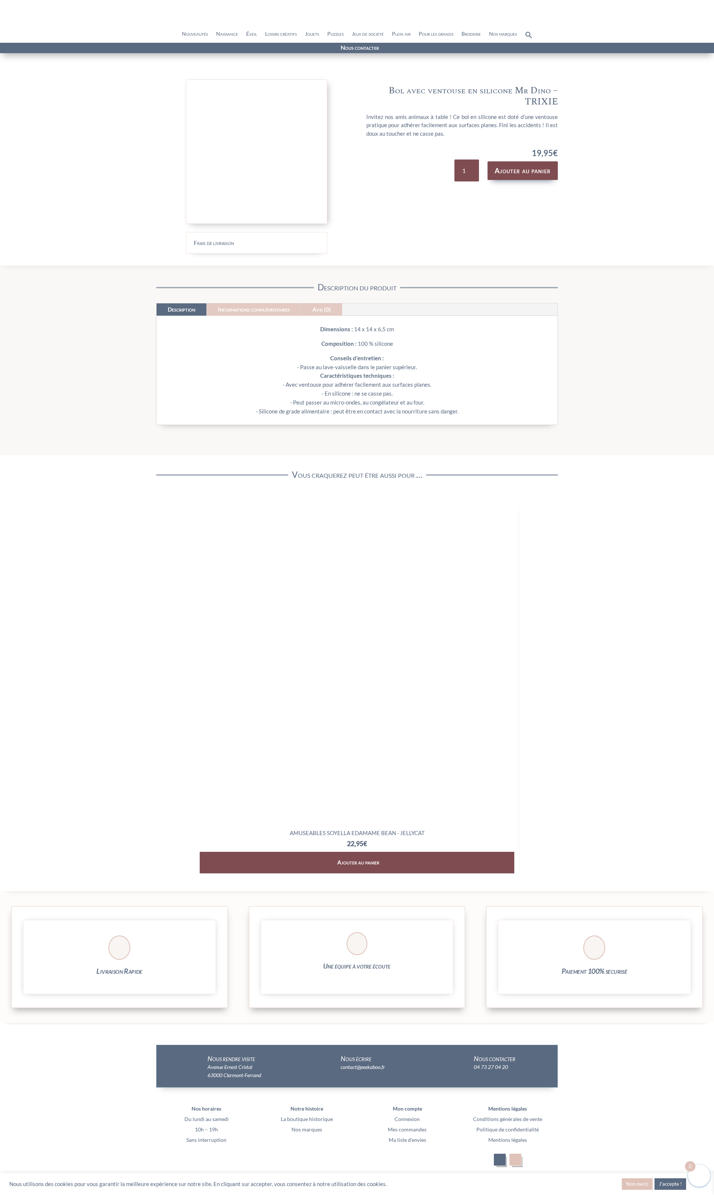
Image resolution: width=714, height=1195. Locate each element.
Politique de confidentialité (507, 1129)
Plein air (401, 34)
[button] (529, 36)
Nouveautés (195, 34)
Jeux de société (368, 34)
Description (181, 309)
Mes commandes (407, 1129)
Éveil (251, 34)
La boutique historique (307, 1119)
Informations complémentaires (254, 309)
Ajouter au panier (523, 170)
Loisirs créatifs (281, 34)
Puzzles (335, 34)
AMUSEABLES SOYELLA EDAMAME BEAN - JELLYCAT (357, 833)
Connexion (407, 1119)
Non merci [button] (637, 1184)
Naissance (227, 34)
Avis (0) (321, 309)
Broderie (471, 34)
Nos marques (503, 34)
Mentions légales (507, 1140)
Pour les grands (436, 34)
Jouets (312, 34)
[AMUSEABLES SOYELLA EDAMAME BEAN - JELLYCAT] (357, 823)
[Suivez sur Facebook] (112, 48)
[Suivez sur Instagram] (125, 48)
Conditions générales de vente (507, 1119)
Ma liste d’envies (407, 1140)
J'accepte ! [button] (670, 1184)
